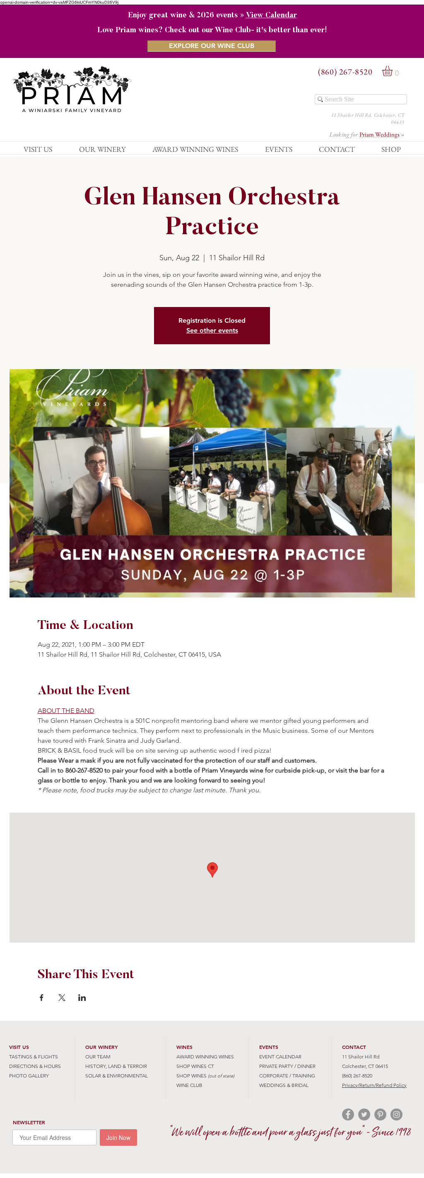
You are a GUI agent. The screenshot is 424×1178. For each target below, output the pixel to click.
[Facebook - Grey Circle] (348, 1114)
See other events (212, 330)
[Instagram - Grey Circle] (396, 1114)
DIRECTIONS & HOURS (35, 1066)
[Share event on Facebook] (42, 997)
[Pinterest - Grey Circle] (380, 1114)
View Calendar (271, 15)
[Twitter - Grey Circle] (364, 1114)
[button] (393, 71)
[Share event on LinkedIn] (82, 997)
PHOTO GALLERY (29, 1075)
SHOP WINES (191, 1075)
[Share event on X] (62, 997)
